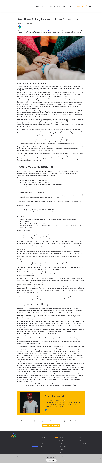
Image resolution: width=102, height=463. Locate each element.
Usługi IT (81, 437)
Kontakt (70, 6)
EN (90, 6)
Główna (38, 6)
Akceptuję (51, 460)
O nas (43, 6)
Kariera (50, 6)
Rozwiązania (57, 6)
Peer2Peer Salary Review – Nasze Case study (47, 19)
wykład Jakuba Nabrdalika (47, 31)
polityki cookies (50, 457)
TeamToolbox (63, 446)
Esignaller (61, 437)
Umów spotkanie (80, 6)
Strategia (42, 437)
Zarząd (41, 440)
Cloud (60, 443)
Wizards (61, 449)
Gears (60, 452)
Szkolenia (81, 440)
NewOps (61, 440)
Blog (64, 6)
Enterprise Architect (84, 443)
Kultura (41, 443)
